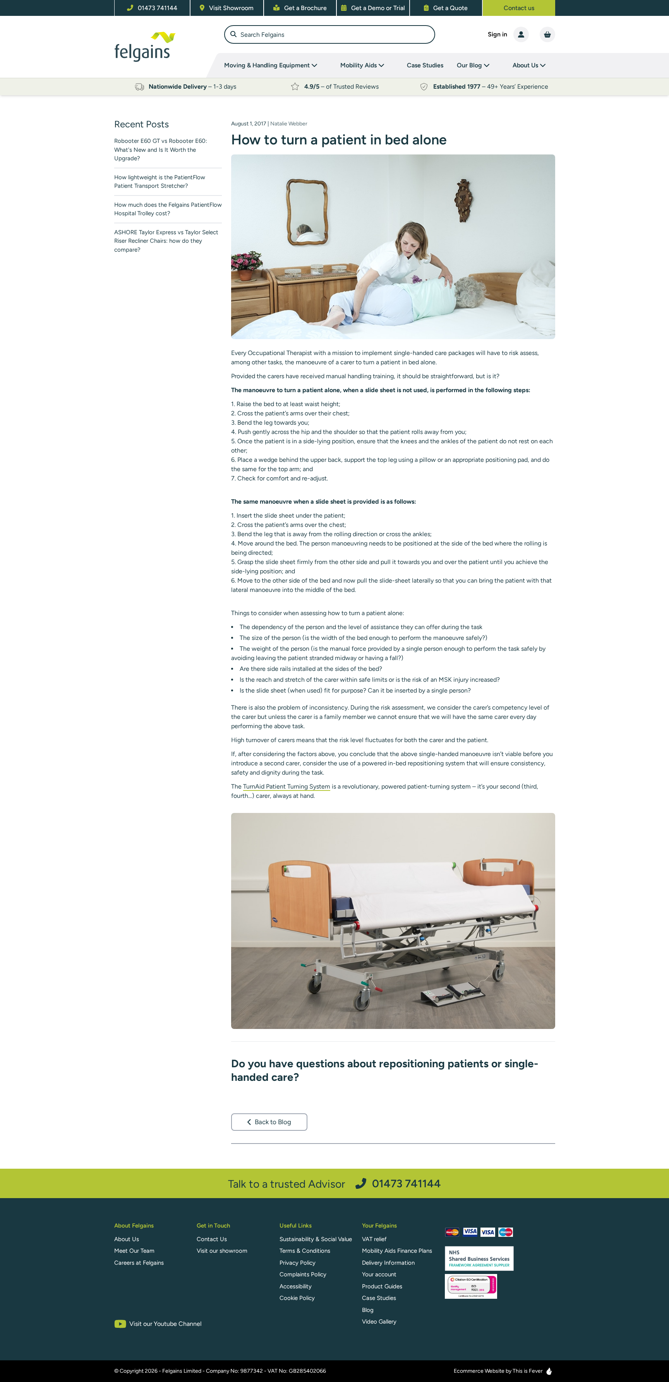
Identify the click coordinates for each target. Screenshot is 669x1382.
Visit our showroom (222, 1250)
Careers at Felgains (139, 1262)
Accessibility (296, 1286)
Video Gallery (379, 1321)
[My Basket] (547, 34)
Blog (368, 1310)
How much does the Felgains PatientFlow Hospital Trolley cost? (168, 209)
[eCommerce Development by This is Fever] (549, 1371)
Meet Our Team (134, 1250)
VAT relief (374, 1239)
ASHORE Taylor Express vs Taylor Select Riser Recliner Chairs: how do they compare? (166, 241)
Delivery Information (388, 1262)
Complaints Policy (303, 1274)
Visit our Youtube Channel (165, 1323)
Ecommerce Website (479, 1371)
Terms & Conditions (305, 1250)
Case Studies (425, 65)
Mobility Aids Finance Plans (397, 1250)
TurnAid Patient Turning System (286, 786)
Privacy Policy (298, 1262)
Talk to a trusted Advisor (334, 1183)
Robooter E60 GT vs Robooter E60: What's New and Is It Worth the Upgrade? (160, 149)
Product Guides (382, 1286)
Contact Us (212, 1239)
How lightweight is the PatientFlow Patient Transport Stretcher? (159, 182)
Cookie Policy (297, 1298)
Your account (379, 1274)
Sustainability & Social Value (316, 1239)
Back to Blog (273, 1122)
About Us (126, 1239)
